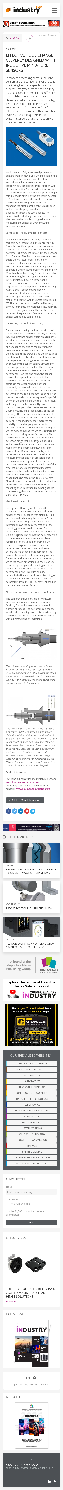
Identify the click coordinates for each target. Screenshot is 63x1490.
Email (9, 1186)
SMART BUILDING (32, 1151)
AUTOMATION (32, 1075)
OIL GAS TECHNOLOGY (32, 1134)
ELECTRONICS (32, 1104)
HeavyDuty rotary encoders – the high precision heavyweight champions (31, 871)
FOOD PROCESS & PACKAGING (32, 1110)
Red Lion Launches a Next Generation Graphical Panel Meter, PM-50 (30, 945)
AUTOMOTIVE (32, 1081)
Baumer (11, 49)
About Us (12, 1464)
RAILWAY (32, 1145)
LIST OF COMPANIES (17, 1471)
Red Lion (10, 939)
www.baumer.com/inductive (22, 782)
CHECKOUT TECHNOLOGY (32, 1087)
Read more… (12, 1301)
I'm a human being (20, 1203)
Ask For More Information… (26, 800)
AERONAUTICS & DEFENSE (32, 1063)
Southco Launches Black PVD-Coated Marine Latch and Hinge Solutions (30, 1292)
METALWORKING (32, 1128)
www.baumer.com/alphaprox (33, 788)
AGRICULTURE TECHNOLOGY (32, 1069)
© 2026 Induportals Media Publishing (29, 1468)
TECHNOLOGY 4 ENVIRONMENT (32, 1157)
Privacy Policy (29, 1464)
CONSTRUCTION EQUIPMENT (32, 1093)
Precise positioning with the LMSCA (29, 908)
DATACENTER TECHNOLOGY (32, 1098)
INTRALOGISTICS (32, 1116)
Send (31, 1222)
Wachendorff (13, 904)
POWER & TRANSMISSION (32, 1140)
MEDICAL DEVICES (32, 1122)
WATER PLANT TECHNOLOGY (32, 1163)
